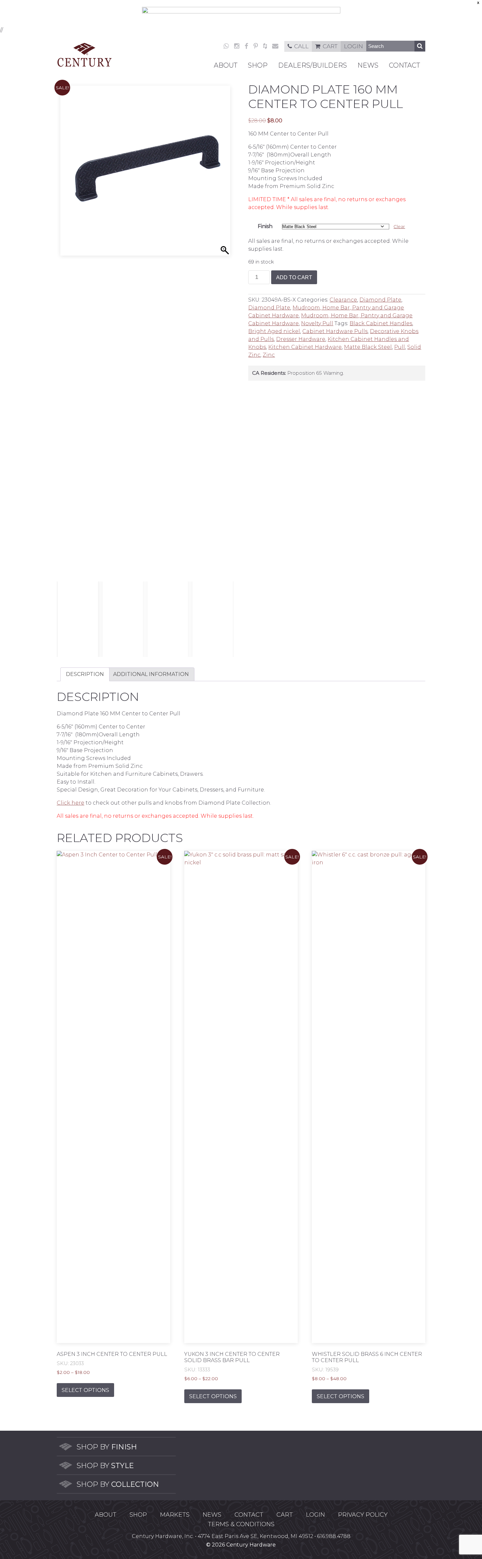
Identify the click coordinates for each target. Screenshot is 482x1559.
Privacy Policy (363, 1514)
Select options (85, 1390)
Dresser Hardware (300, 339)
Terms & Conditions (241, 1524)
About (225, 65)
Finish (265, 226)
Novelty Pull (317, 323)
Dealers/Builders (312, 65)
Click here (70, 803)
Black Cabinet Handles (381, 323)
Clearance (343, 300)
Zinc (269, 355)
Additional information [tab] (151, 674)
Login (353, 46)
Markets (175, 1514)
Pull (399, 347)
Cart (330, 46)
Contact (404, 65)
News (367, 65)
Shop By (106, 1447)
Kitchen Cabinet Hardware (305, 347)
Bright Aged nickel (274, 331)
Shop (258, 65)
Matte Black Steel (368, 347)
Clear (399, 226)
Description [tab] (85, 674)
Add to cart (294, 277)
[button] (226, 335)
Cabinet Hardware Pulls (335, 331)
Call (301, 46)
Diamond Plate (380, 300)
